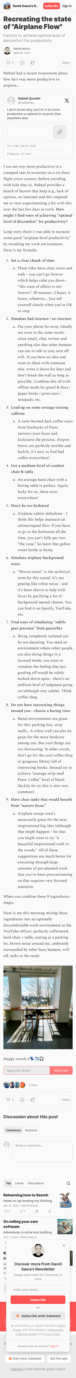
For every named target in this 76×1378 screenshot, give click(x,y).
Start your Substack (26, 1358)
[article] (38, 1203)
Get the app (58, 1358)
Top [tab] (8, 1183)
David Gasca (22, 48)
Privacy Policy (51, 1334)
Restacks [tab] (31, 1130)
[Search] (68, 1183)
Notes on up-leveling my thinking (27, 1200)
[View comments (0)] (22, 62)
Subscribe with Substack (41, 1316)
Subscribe (51, 6)
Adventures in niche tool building (27, 1232)
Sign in (67, 6)
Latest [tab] (19, 1183)
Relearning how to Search (25, 1195)
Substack (17, 1369)
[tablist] (21, 1130)
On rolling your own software (20, 1224)
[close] (63, 1245)
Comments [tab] (13, 1130)
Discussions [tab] (36, 1183)
